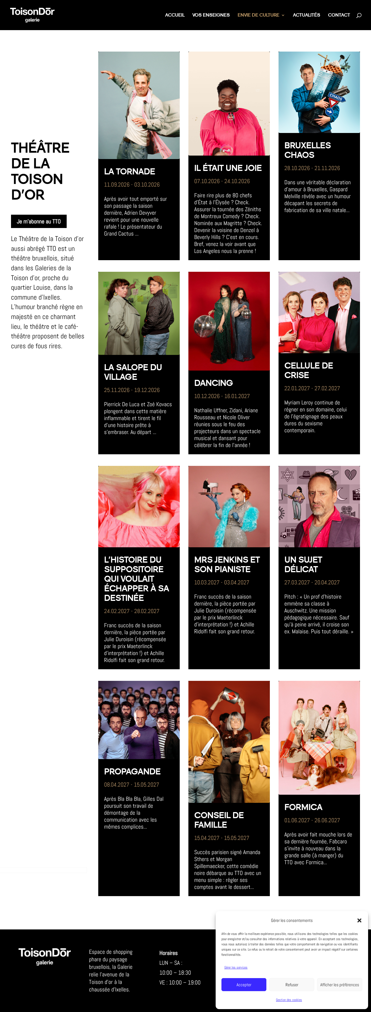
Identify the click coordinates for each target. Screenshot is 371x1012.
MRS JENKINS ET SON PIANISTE (227, 565)
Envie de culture (258, 15)
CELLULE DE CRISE (308, 370)
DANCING (213, 383)
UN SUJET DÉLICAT (303, 565)
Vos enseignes (211, 15)
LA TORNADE (129, 171)
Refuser (291, 984)
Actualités (306, 15)
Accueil (175, 15)
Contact (339, 15)
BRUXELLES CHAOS (307, 150)
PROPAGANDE (132, 771)
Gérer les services (236, 967)
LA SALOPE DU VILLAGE (133, 372)
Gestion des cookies (289, 1000)
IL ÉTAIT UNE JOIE (228, 168)
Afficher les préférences (339, 984)
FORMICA (303, 807)
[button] (359, 920)
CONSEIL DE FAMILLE (219, 820)
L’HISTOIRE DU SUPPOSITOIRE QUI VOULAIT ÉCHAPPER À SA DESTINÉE (136, 579)
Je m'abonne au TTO (39, 221)
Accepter (244, 984)
